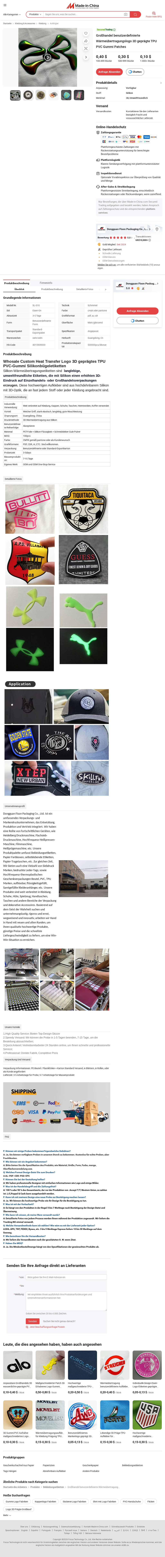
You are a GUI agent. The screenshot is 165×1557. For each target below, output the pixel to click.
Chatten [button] (137, 71)
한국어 (126, 1530)
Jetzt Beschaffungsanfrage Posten (45, 1326)
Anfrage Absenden (109, 71)
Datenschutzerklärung (70, 1526)
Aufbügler (54, 23)
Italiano (83, 1530)
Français (58, 1530)
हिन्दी (143, 1530)
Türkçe (67, 1533)
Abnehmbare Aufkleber (54, 1471)
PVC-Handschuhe (132, 1501)
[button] (99, 289)
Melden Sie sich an (107, 264)
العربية (117, 1530)
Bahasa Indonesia (93, 1533)
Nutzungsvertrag (50, 1526)
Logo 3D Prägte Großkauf (18, 1509)
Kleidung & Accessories (25, 23)
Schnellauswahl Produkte (123, 1526)
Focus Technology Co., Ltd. (80, 1539)
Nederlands (106, 1530)
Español (34, 1530)
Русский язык (71, 1530)
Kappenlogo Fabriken (45, 1501)
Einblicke (141, 1526)
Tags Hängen (9, 1471)
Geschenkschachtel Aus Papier (18, 1465)
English (24, 1530)
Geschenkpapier (90, 1465)
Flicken (150, 1501)
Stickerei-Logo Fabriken (74, 1501)
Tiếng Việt (77, 1533)
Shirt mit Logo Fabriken (104, 1501)
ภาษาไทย (152, 1530)
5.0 (128, 288)
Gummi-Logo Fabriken (17, 1501)
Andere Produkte (90, 1471)
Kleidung (42, 23)
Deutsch (93, 1530)
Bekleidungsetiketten (132, 1465)
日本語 (135, 1530)
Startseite (7, 23)
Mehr (6, 1515)
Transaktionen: (143, 238)
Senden (32, 1321)
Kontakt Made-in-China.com (96, 1526)
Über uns (24, 1526)
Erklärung (35, 1526)
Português (46, 1530)
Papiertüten (49, 1465)
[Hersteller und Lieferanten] (82, 5)
